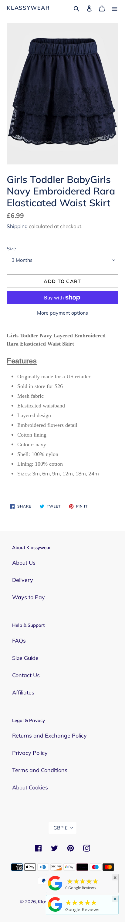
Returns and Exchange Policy (49, 735)
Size (11, 248)
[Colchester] (55, 890)
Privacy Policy (30, 752)
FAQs (19, 640)
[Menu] (114, 8)
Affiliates (23, 692)
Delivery (22, 579)
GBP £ (60, 828)
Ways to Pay (28, 597)
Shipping (17, 226)
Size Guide (25, 657)
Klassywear (28, 8)
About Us (23, 562)
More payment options (62, 313)
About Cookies (30, 787)
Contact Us (26, 675)
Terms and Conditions (39, 770)
